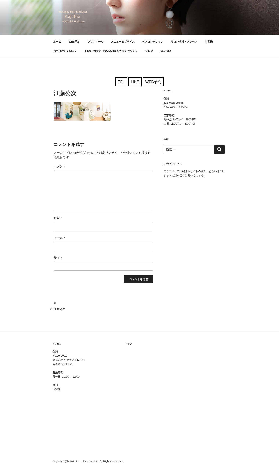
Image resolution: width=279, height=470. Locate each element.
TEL (121, 82)
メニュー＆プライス (123, 41)
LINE (135, 82)
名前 (58, 218)
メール (59, 238)
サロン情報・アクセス (184, 41)
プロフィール (95, 41)
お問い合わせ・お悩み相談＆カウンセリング (111, 50)
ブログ (149, 50)
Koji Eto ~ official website (84, 461)
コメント (60, 166)
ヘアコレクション (152, 41)
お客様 (209, 41)
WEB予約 (74, 41)
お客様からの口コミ (65, 50)
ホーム (57, 41)
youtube (166, 50)
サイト (58, 257)
